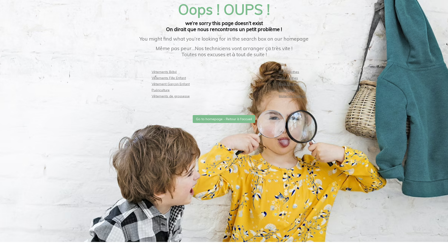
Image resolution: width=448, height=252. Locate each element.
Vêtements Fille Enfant (169, 78)
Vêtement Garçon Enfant (171, 84)
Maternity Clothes (292, 96)
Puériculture (161, 90)
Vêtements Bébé (164, 72)
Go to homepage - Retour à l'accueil (224, 119)
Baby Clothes (289, 72)
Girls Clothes (288, 78)
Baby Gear (287, 90)
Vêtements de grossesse (171, 96)
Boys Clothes (289, 84)
